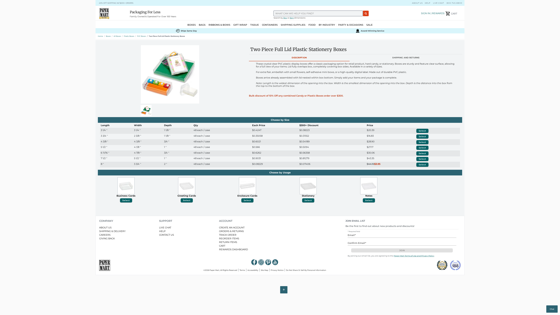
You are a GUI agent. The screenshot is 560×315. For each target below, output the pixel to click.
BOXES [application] (191, 25)
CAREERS (105, 234)
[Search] (366, 13)
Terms (242, 270)
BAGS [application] (202, 25)
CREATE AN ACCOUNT (232, 227)
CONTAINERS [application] (270, 25)
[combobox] (318, 13)
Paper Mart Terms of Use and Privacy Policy (414, 256)
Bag (292, 18)
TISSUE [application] (254, 25)
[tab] (299, 57)
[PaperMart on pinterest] (268, 262)
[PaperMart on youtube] (275, 262)
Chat (552, 309)
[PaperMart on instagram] (261, 262)
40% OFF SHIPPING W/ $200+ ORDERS (116, 3)
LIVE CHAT (165, 227)
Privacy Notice (277, 270)
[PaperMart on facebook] (254, 262)
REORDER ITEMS (229, 238)
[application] (451, 14)
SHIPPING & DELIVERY (112, 231)
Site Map (264, 270)
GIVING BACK (107, 238)
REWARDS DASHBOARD (233, 249)
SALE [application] (369, 25)
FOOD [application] (312, 25)
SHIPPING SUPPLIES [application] (293, 25)
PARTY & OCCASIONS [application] (350, 25)
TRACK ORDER (227, 234)
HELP (162, 231)
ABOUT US (105, 227)
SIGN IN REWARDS (432, 13)
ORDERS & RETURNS (231, 231)
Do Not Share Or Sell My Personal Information (306, 270)
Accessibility (252, 270)
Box (285, 18)
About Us (417, 3)
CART (222, 245)
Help (427, 3)
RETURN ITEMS (228, 242)
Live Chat (438, 3)
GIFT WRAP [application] (240, 25)
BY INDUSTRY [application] (327, 25)
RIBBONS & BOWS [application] (219, 25)
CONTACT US (166, 234)
